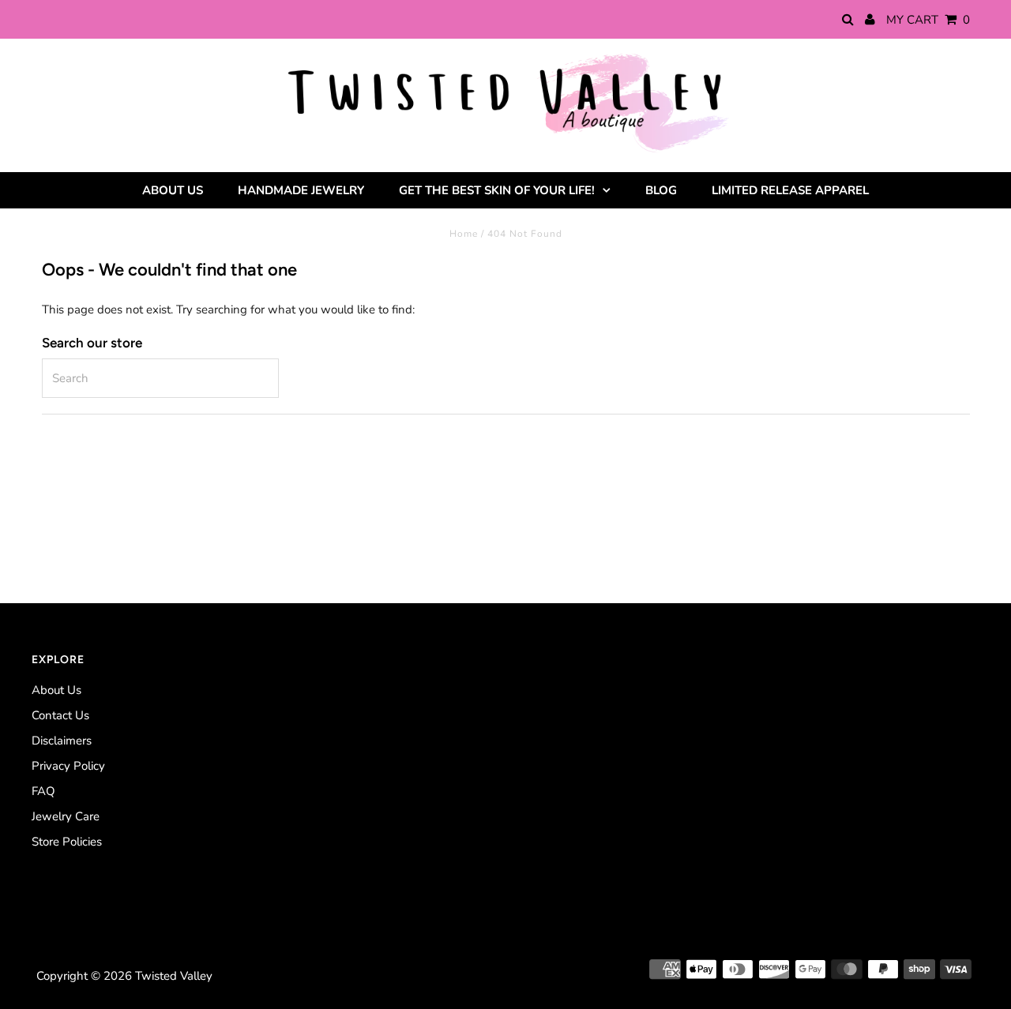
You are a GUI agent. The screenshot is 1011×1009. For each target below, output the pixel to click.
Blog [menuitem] (661, 190)
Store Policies (67, 842)
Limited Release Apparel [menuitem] (790, 190)
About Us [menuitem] (172, 190)
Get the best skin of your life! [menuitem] (497, 190)
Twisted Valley (173, 976)
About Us (56, 690)
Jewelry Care (66, 816)
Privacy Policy (68, 766)
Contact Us (60, 715)
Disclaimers (62, 740)
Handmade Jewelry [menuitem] (301, 190)
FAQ (43, 791)
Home (463, 233)
